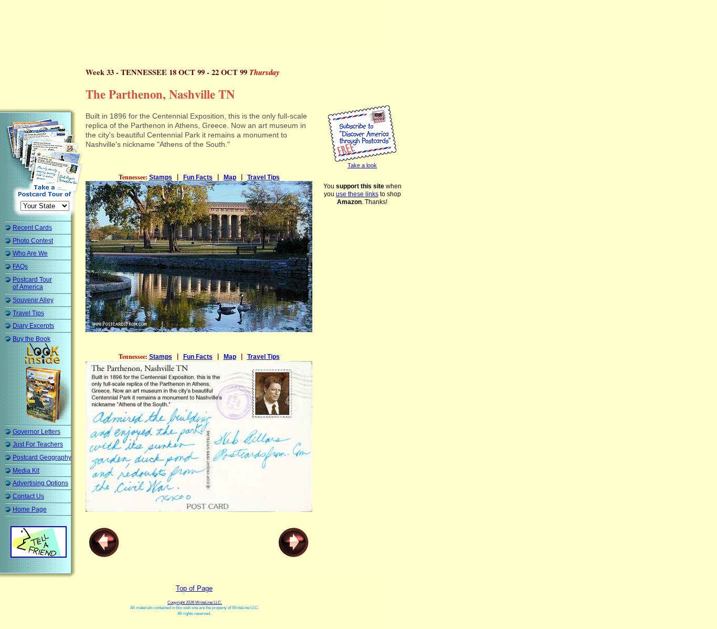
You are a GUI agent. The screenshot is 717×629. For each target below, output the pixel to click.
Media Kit (26, 470)
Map (230, 177)
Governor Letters (36, 431)
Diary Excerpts (33, 325)
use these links (357, 194)
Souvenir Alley (33, 300)
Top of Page (194, 588)
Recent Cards (32, 227)
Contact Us (28, 496)
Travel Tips (28, 313)
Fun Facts (198, 177)
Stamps (160, 177)
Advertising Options (40, 483)
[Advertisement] (196, 28)
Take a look (362, 165)
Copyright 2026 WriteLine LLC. (194, 602)
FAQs (20, 266)
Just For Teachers (38, 444)
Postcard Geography (42, 457)
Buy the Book (31, 339)
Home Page (30, 509)
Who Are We (30, 253)
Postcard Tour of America (32, 283)
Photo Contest (33, 240)
